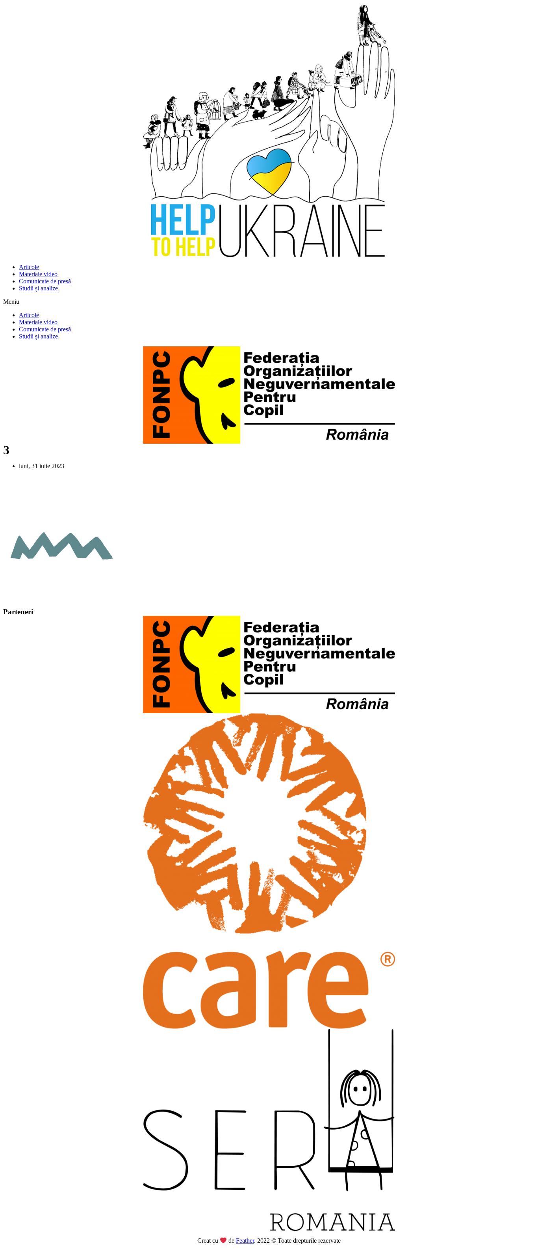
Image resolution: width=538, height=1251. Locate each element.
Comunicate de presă (45, 281)
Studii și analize (38, 288)
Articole (29, 267)
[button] (269, 301)
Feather (245, 1241)
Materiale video (38, 274)
